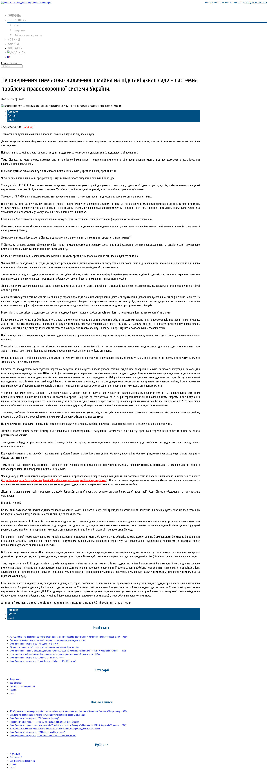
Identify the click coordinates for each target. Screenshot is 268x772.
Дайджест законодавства (28, 35)
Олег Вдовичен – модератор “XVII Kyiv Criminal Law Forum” (37, 657)
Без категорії (16, 682)
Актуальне (20, 30)
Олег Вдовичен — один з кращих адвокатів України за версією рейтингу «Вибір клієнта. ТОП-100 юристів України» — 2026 (68, 650)
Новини (13, 689)
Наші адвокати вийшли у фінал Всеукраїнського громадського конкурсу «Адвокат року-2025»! (55, 654)
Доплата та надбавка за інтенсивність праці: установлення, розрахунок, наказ (47, 640)
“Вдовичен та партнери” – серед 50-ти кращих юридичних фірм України (44, 647)
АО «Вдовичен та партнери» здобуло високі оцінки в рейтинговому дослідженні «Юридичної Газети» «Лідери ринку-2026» (68, 636)
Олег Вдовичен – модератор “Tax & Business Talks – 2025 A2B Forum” (43, 661)
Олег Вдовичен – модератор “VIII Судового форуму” (34, 643)
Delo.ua (28, 127)
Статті (17, 25)
